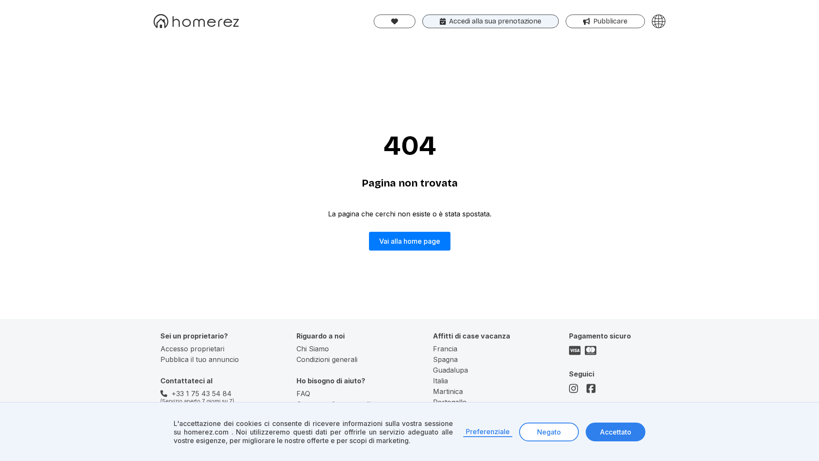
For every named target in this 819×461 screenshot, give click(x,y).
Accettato (615, 432)
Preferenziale (488, 431)
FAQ (303, 393)
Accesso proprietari (192, 348)
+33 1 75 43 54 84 (201, 393)
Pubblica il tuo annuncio (199, 359)
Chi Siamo (312, 348)
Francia (445, 348)
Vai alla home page (409, 241)
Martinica (448, 391)
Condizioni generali (326, 359)
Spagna (445, 359)
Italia (440, 380)
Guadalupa (450, 370)
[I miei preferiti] (394, 21)
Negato (549, 432)
